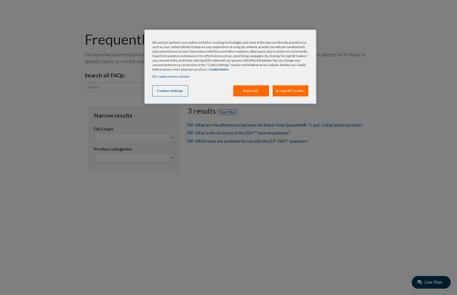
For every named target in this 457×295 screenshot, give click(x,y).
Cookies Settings (170, 90)
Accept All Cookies (290, 90)
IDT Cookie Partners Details (171, 76)
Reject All (251, 90)
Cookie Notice (219, 69)
